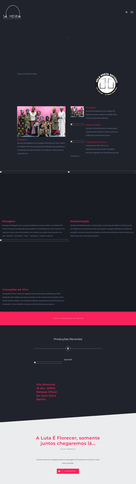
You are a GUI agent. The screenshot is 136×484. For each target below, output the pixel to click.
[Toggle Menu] (132, 12)
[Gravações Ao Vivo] (77, 146)
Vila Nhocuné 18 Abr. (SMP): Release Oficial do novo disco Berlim (46, 392)
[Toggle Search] (126, 12)
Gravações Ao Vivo (96, 142)
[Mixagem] (41, 121)
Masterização (93, 124)
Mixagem (22, 139)
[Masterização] (77, 128)
